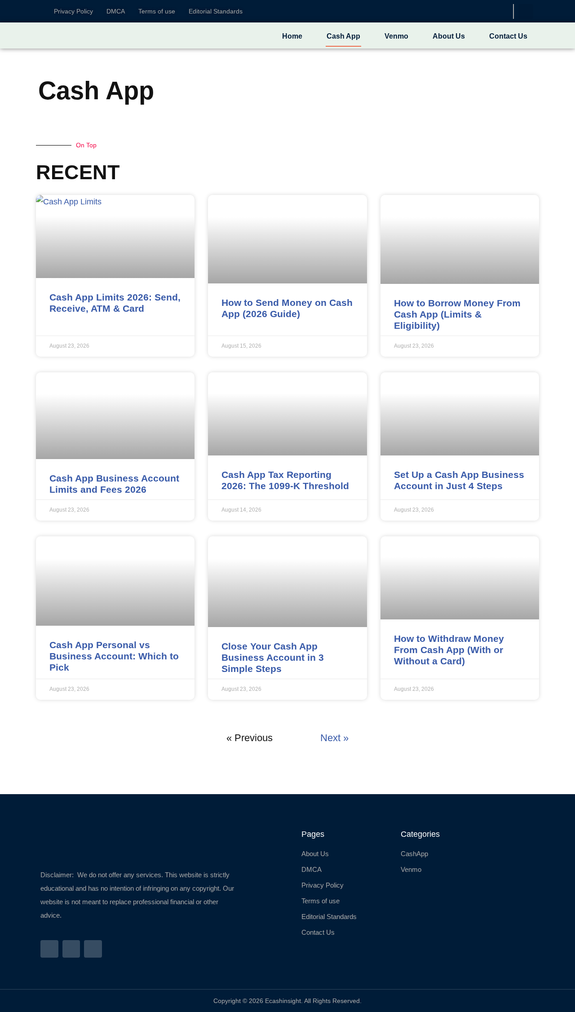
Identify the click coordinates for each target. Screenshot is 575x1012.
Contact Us (508, 36)
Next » (334, 737)
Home (292, 36)
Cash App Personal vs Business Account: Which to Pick (114, 656)
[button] (525, 11)
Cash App (343, 36)
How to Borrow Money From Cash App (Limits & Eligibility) (457, 314)
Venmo (396, 36)
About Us (449, 36)
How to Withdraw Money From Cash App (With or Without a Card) (449, 649)
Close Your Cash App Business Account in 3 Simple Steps (272, 657)
